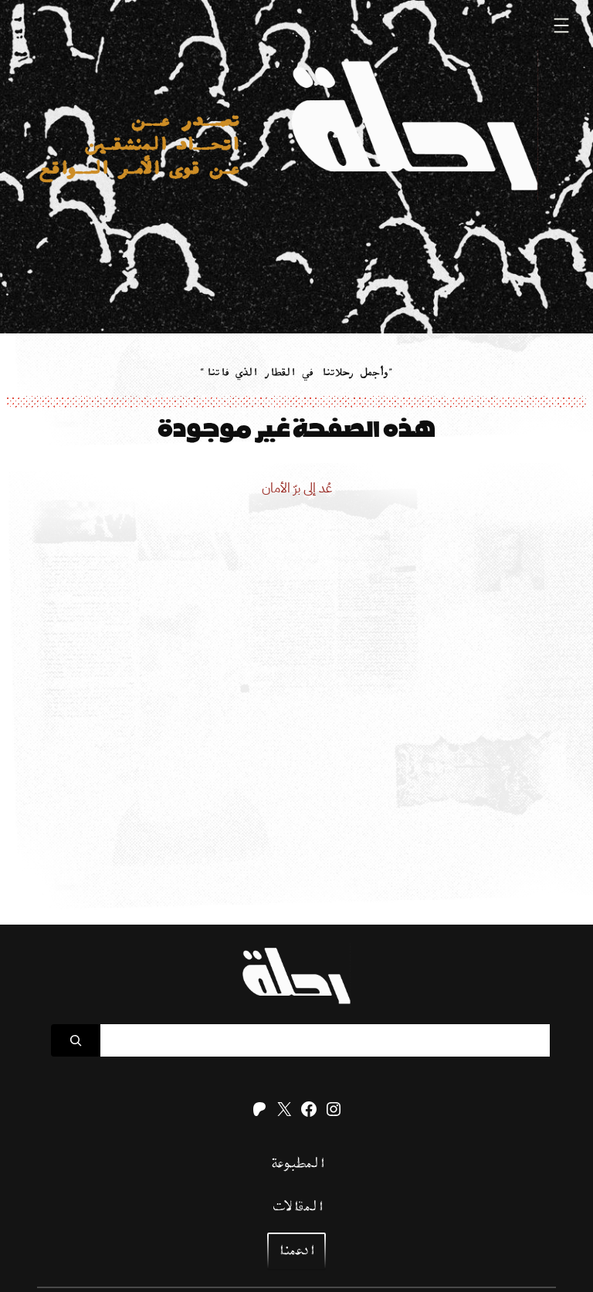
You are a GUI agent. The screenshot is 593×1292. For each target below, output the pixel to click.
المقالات (296, 1207)
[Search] (75, 1040)
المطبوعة (297, 1164)
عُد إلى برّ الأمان (297, 488)
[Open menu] (561, 25)
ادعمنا (294, 1251)
